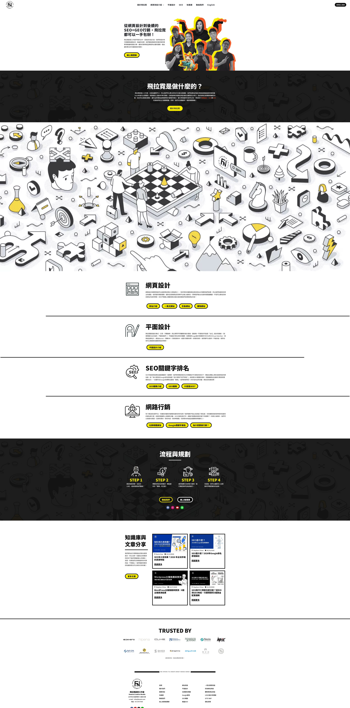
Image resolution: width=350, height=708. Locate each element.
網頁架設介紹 (156, 4)
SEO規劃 (185, 698)
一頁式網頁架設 (210, 685)
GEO (214, 98)
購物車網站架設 (210, 692)
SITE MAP (208, 698)
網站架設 (185, 685)
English (211, 4)
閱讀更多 (158, 564)
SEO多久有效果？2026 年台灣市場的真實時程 (170, 558)
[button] (340, 5)
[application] (163, 4)
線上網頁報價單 (164, 702)
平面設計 (171, 4)
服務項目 (162, 692)
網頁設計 (204, 98)
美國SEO (185, 702)
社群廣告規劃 (186, 692)
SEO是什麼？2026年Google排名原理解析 (207, 554)
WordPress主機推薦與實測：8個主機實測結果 (169, 591)
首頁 (160, 685)
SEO (181, 4)
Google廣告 (186, 695)
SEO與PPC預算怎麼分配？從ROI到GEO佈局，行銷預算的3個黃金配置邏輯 (207, 593)
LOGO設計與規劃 (210, 695)
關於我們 (162, 688)
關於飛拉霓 (142, 4)
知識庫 (189, 4)
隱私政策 (208, 702)
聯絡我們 (200, 4)
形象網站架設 (209, 688)
